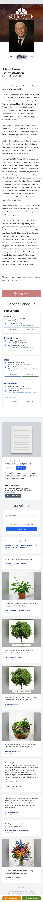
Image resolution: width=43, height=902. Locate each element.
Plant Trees (30, 329)
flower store (18, 280)
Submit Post (22, 529)
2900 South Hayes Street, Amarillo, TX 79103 (23, 393)
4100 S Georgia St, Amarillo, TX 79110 (20, 325)
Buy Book (21, 468)
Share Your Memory (13, 496)
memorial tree (27, 277)
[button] (21, 586)
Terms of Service (27, 893)
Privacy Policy (16, 893)
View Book (9, 468)
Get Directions (13, 329)
